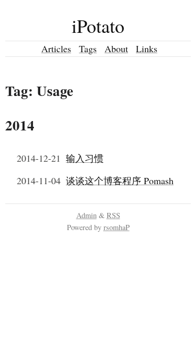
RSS (113, 215)
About (116, 48)
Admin (86, 215)
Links (146, 48)
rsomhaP (116, 227)
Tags (88, 48)
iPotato (98, 25)
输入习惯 (84, 158)
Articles (56, 48)
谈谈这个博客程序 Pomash (120, 180)
